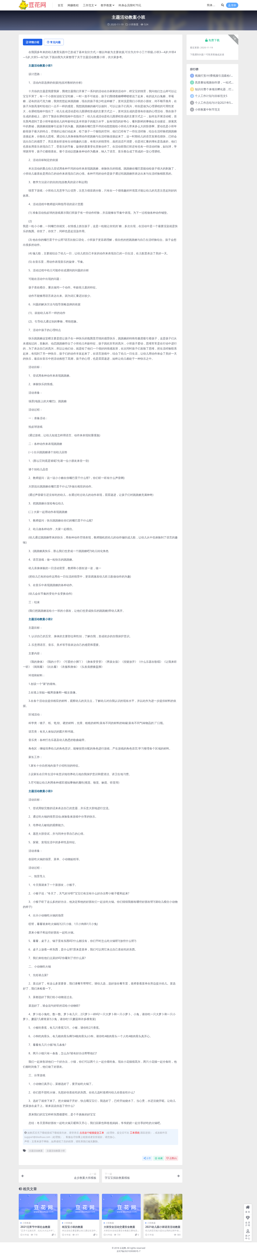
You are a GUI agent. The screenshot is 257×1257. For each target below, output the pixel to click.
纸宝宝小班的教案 (72, 1227)
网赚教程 (73, 5)
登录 (233, 5)
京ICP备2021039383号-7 (128, 1251)
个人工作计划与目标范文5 (211, 96)
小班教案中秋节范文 (207, 109)
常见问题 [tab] (55, 42)
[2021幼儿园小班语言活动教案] (163, 1207)
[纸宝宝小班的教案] (79, 1207)
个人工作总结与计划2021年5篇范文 (217, 103)
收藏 (160, 1158)
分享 (148, 1158)
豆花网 (123, 1248)
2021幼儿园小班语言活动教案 (162, 1227)
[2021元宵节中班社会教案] (38, 1207)
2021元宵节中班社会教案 (35, 1227)
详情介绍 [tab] (34, 42)
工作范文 (88, 5)
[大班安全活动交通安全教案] (121, 1207)
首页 (60, 5)
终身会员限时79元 (130, 5)
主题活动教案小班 (56, 1150)
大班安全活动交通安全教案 (119, 1227)
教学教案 (106, 5)
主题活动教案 (36, 1150)
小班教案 (133, 24)
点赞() (173, 1158)
